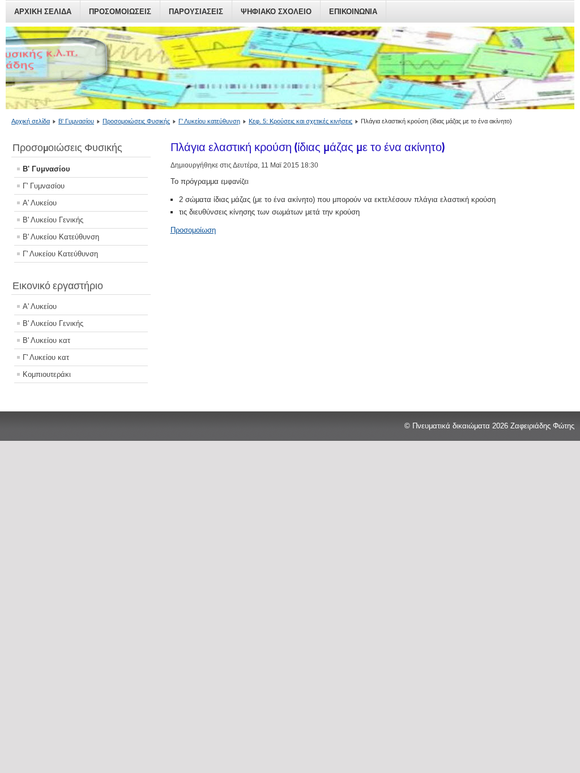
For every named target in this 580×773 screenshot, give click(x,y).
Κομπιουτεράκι (47, 374)
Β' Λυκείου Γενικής (53, 220)
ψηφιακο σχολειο (276, 11)
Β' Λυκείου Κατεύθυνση (61, 237)
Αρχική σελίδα (30, 121)
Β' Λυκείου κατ (46, 340)
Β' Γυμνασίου (76, 121)
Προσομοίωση (193, 230)
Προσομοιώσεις (120, 11)
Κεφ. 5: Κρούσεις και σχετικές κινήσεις (300, 121)
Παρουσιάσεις (196, 11)
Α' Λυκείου (40, 203)
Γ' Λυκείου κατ (46, 357)
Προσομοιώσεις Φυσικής (136, 121)
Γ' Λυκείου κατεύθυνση (209, 121)
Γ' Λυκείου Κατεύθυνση (60, 254)
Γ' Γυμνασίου (44, 186)
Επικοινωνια (353, 11)
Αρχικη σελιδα (42, 11)
